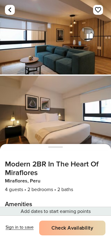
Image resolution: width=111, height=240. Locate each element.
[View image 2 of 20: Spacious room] (55, 113)
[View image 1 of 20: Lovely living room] (55, 37)
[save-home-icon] (98, 10)
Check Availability (72, 228)
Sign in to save (20, 227)
